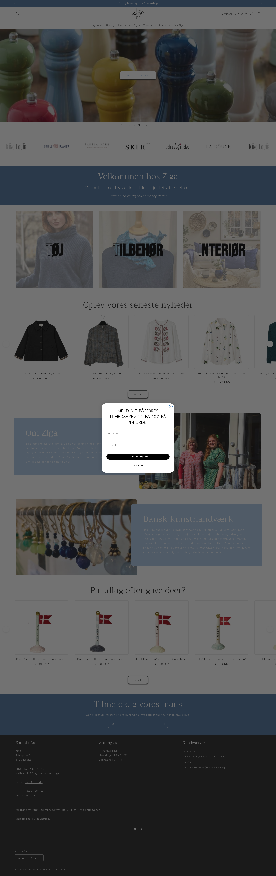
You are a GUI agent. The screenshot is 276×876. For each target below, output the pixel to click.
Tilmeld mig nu (138, 456)
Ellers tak (138, 465)
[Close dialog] (170, 406)
